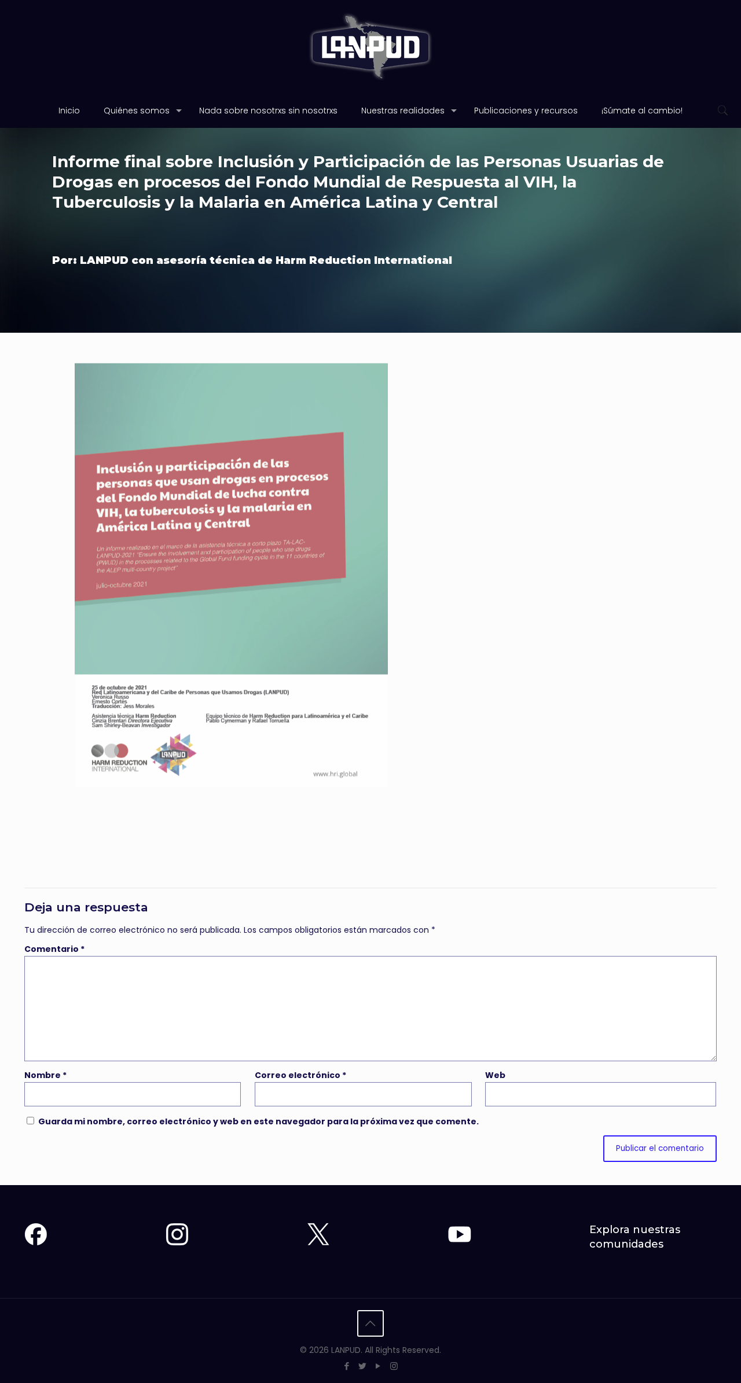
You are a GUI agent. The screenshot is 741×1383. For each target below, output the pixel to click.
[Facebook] (347, 1366)
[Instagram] (394, 1366)
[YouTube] (378, 1366)
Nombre (45, 1075)
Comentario (54, 949)
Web (495, 1075)
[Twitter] (363, 1366)
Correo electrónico (300, 1075)
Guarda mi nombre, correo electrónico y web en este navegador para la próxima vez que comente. (258, 1121)
